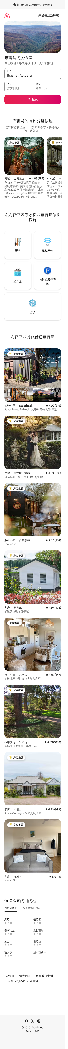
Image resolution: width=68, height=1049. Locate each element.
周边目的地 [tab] (10, 908)
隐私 (28, 1031)
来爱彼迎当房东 (48, 15)
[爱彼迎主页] (7, 15)
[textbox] (18, 88)
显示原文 (47, 4)
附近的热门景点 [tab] (32, 908)
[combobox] (32, 75)
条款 (37, 1031)
